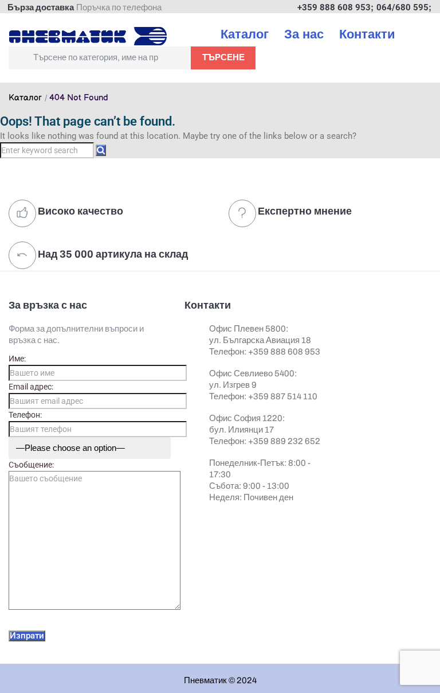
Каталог (25, 98)
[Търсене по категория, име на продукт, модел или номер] (100, 57)
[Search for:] (48, 150)
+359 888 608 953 (334, 7)
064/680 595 (402, 7)
